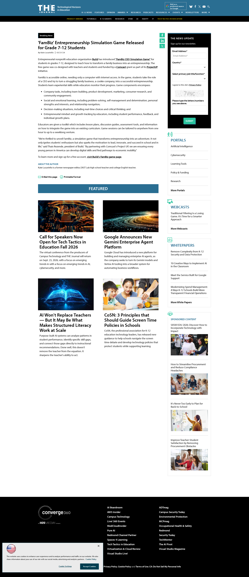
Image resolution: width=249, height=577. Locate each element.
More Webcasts (179, 228)
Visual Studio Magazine (172, 549)
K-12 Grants (106, 19)
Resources (161, 12)
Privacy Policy (195, 84)
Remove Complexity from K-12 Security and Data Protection (187, 253)
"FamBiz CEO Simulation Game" (132, 59)
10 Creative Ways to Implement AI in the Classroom (189, 265)
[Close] (98, 546)
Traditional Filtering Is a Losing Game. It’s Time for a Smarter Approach (187, 216)
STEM (130, 19)
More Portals (178, 190)
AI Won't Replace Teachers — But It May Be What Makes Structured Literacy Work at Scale (65, 322)
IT (153, 19)
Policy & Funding (180, 172)
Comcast (121, 67)
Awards (121, 12)
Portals (178, 139)
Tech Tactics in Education (121, 544)
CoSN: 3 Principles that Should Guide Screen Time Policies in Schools (130, 320)
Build (95, 59)
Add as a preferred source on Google (177, 6)
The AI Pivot (165, 544)
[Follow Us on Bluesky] (190, 6)
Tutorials (91, 19)
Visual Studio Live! (117, 553)
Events (176, 12)
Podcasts (148, 12)
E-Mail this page (49, 176)
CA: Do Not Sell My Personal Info (165, 566)
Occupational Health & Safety (175, 526)
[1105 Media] (55, 538)
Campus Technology (118, 516)
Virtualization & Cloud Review (123, 549)
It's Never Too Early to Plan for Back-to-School (187, 405)
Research (136, 12)
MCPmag (164, 521)
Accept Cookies (89, 566)
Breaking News (46, 35)
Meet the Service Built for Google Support (188, 276)
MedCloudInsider (116, 526)
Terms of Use (142, 566)
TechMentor (165, 539)
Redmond (164, 530)
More (204, 12)
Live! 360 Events (116, 521)
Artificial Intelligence (182, 146)
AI (137, 19)
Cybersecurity (178, 155)
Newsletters (192, 12)
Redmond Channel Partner (121, 535)
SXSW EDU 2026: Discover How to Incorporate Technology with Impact (189, 328)
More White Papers (181, 302)
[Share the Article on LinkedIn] (162, 40)
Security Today (167, 535)
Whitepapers (182, 245)
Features (99, 12)
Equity (145, 19)
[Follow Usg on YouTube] (204, 6)
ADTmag (163, 507)
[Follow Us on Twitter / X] (199, 6)
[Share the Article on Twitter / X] (162, 46)
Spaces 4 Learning (117, 539)
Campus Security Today (172, 512)
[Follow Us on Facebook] (195, 6)
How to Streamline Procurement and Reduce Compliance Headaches (188, 367)
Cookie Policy (124, 566)
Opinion (111, 12)
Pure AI (111, 530)
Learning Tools (178, 163)
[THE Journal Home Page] (59, 8)
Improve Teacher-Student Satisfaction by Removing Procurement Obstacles (184, 443)
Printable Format (72, 176)
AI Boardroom (114, 507)
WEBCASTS (180, 206)
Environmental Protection (173, 516)
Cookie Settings (65, 566)
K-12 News (87, 12)
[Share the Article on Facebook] (162, 35)
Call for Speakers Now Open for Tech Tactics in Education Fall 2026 (62, 242)
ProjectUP (152, 67)
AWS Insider (113, 512)
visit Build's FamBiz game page (104, 156)
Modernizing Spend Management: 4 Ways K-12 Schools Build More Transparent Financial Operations (189, 290)
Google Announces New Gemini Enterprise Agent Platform (128, 242)
